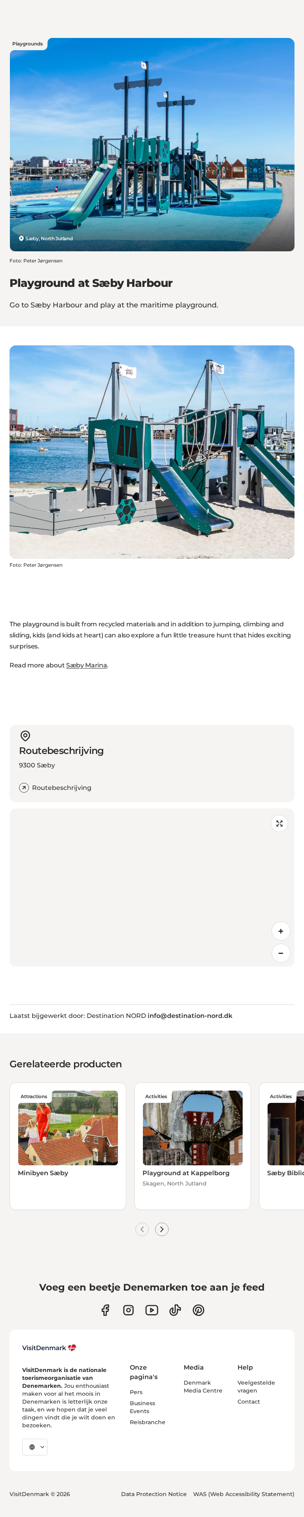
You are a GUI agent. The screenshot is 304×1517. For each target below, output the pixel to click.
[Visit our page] (128, 1310)
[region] (152, 887)
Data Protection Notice (154, 1494)
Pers (136, 1392)
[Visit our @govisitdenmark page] (175, 1310)
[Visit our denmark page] (105, 1310)
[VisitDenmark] (49, 1348)
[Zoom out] (281, 953)
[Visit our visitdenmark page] (152, 1310)
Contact (249, 1401)
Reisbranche (147, 1422)
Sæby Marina (86, 665)
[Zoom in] (281, 931)
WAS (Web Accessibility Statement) (243, 1494)
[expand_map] (279, 823)
